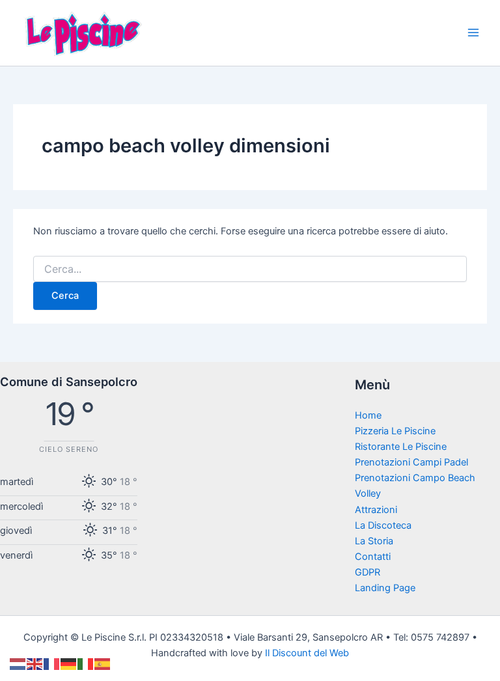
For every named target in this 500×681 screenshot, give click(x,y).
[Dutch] (18, 663)
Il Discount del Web (307, 653)
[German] (69, 663)
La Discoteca (383, 525)
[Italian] (85, 663)
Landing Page (385, 588)
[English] (35, 663)
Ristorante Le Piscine (401, 446)
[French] (52, 663)
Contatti (373, 557)
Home (368, 415)
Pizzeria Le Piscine (395, 431)
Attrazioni (376, 510)
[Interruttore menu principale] (473, 32)
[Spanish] (102, 663)
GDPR (367, 572)
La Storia (374, 541)
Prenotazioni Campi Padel (411, 462)
